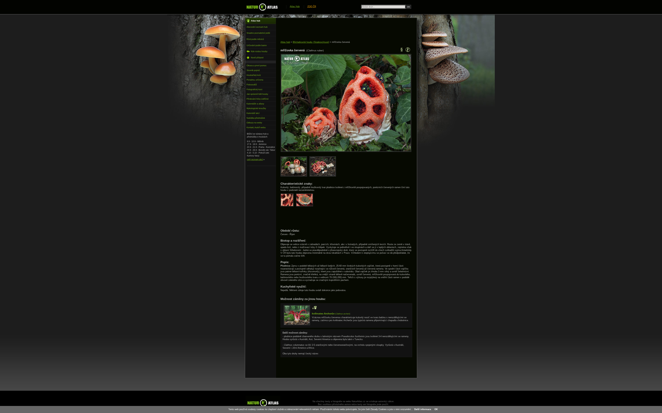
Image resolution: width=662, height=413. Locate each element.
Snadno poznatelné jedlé (258, 33)
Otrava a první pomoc (257, 66)
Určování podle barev (257, 45)
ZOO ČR (311, 6)
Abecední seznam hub (257, 27)
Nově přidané (257, 58)
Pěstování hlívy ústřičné (258, 99)
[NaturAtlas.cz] (262, 7)
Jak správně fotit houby (257, 94)
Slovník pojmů (253, 70)
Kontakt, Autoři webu (256, 127)
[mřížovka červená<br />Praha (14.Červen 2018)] (346, 151)
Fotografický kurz (254, 89)
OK (436, 409)
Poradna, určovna (255, 80)
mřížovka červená (341, 42)
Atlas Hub (295, 6)
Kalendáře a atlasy (255, 104)
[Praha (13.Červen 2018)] (323, 175)
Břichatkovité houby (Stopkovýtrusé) (311, 42)
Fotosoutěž (252, 85)
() (331, 314)
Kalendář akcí (253, 113)
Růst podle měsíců (255, 39)
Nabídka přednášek (256, 118)
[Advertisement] (343, 29)
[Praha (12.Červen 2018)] (294, 175)
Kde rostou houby (259, 51)
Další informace (422, 409)
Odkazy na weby (254, 123)
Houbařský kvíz (254, 75)
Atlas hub (285, 42)
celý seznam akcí (255, 159)
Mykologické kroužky (256, 108)
